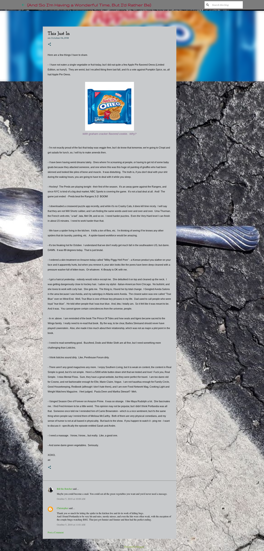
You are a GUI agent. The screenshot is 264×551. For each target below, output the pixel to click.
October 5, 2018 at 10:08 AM (71, 498)
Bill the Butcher (64, 488)
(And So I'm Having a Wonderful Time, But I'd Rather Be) (89, 4)
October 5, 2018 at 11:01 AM (71, 524)
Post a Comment (56, 532)
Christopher (62, 508)
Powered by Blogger (134, 546)
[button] (49, 44)
